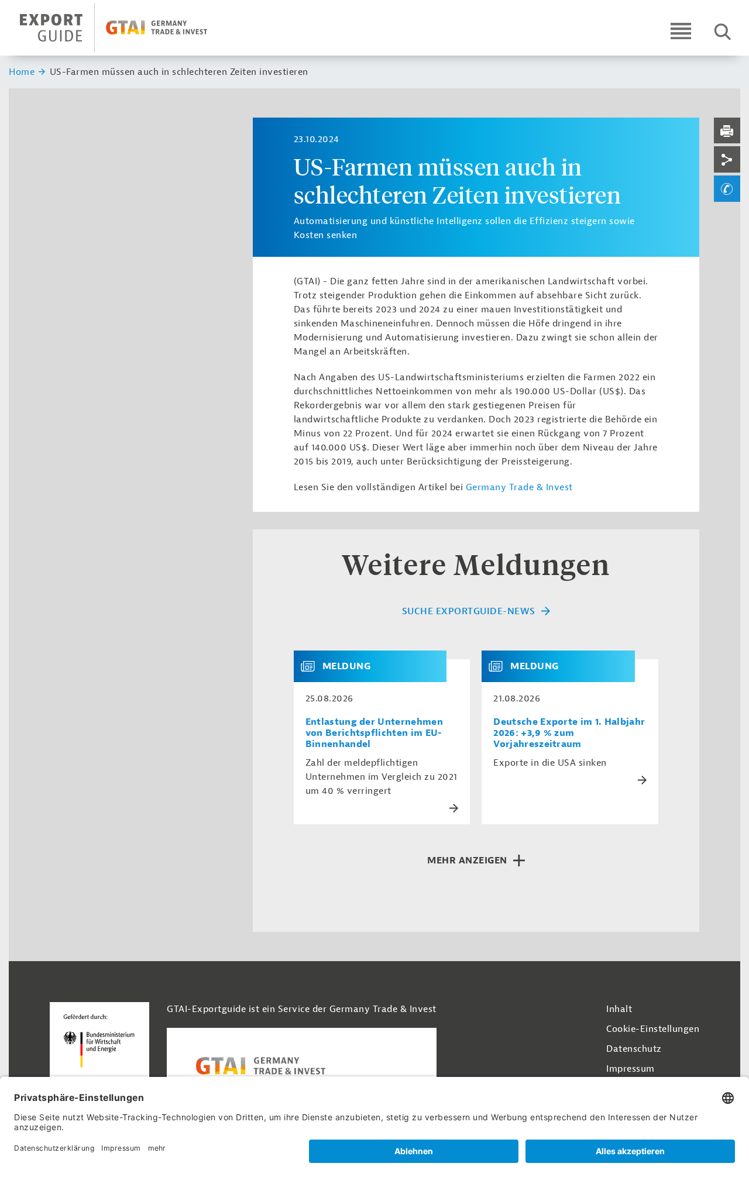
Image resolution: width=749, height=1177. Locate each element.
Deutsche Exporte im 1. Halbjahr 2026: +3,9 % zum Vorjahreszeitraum (569, 733)
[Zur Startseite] (123, 28)
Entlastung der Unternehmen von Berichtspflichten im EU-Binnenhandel (374, 733)
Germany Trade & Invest (521, 487)
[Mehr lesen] (453, 808)
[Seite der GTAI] (302, 1066)
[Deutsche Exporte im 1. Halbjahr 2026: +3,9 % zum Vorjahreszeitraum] (500, 666)
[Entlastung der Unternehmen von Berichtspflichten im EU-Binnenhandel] (312, 666)
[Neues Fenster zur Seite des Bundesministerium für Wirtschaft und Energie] (99, 1053)
